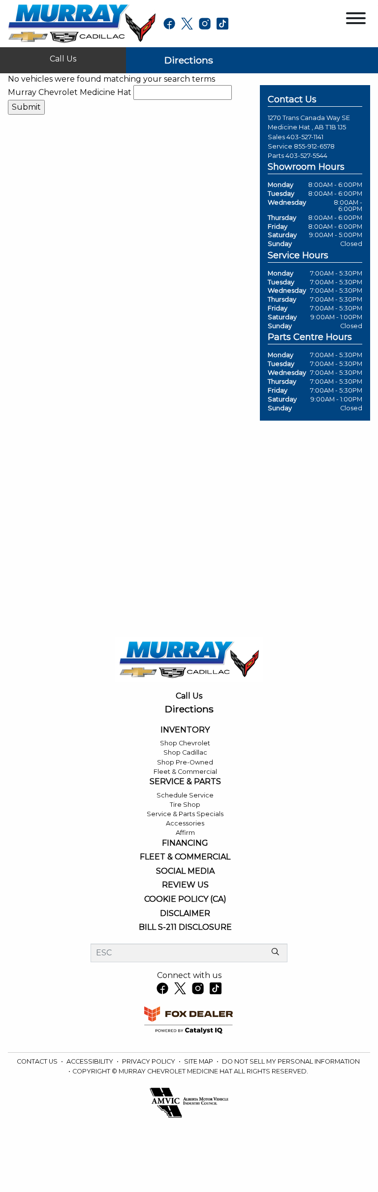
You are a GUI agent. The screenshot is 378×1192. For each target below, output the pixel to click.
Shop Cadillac (185, 752)
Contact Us (38, 1061)
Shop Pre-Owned (185, 762)
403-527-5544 (306, 155)
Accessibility (90, 1061)
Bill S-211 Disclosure (185, 927)
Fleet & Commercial (185, 771)
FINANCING (185, 843)
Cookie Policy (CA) (185, 899)
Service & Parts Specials (185, 814)
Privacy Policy (149, 1061)
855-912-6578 (314, 146)
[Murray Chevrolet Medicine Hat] (82, 23)
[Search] (275, 952)
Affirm (185, 832)
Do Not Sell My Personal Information (291, 1061)
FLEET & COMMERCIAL (185, 857)
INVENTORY (185, 730)
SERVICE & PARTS (185, 781)
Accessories (185, 823)
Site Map (199, 1061)
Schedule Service (185, 795)
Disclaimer (185, 913)
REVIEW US (185, 885)
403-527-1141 (304, 137)
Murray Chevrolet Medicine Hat (69, 92)
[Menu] (356, 20)
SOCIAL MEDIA (185, 871)
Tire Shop (185, 804)
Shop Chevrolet (185, 743)
